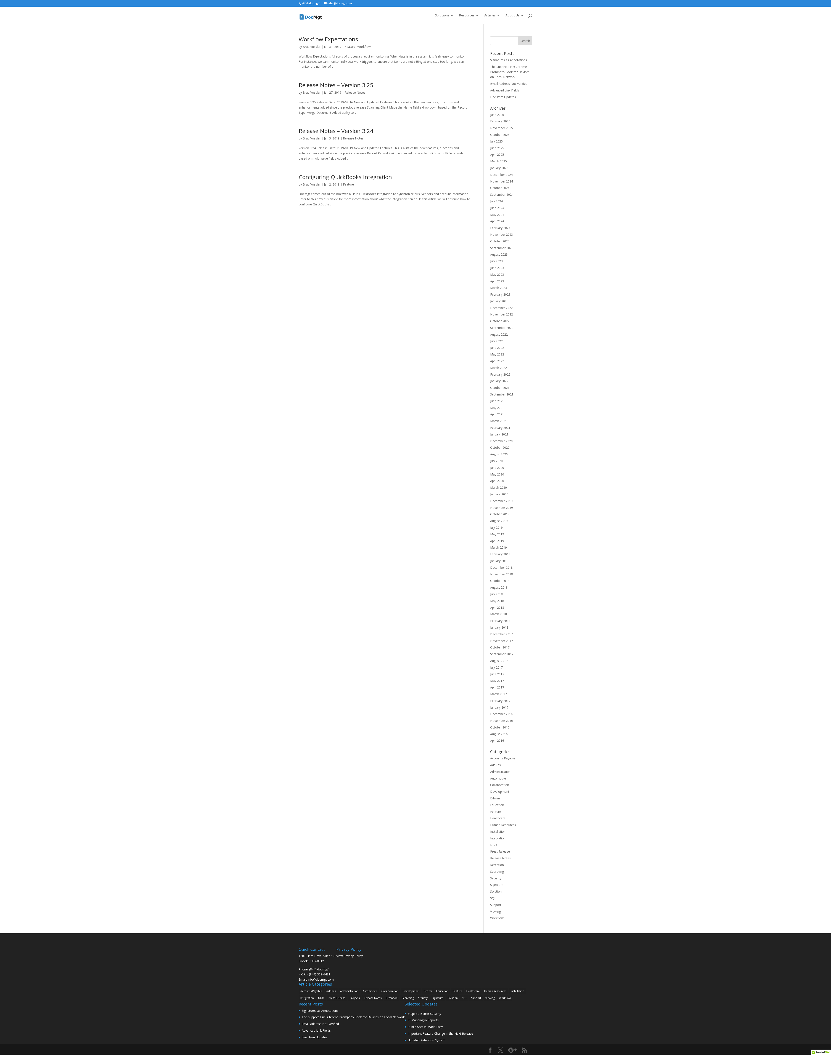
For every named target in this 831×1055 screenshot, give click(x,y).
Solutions (442, 15)
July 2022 (496, 341)
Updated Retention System (426, 1040)
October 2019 (499, 514)
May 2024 (497, 215)
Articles (490, 15)
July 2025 (496, 141)
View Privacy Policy (349, 956)
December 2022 (501, 308)
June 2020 (497, 468)
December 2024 (501, 175)
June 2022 (497, 348)
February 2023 (500, 294)
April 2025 (497, 154)
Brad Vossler (311, 47)
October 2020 (499, 447)
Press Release (500, 851)
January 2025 (499, 168)
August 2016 (499, 734)
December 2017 (501, 634)
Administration (500, 772)
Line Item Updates (503, 97)
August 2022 (499, 334)
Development (499, 791)
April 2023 (497, 281)
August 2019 (499, 521)
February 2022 (500, 374)
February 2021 (500, 428)
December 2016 (501, 714)
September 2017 (501, 654)
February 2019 (500, 554)
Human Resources (503, 825)
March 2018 (498, 614)
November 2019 (501, 508)
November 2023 (501, 234)
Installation (498, 831)
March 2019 (498, 547)
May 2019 (497, 534)
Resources (466, 15)
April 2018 (497, 607)
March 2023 (498, 288)
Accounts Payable (502, 758)
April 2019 (497, 541)
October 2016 (499, 727)
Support (495, 905)
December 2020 (501, 441)
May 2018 (497, 601)
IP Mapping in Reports (423, 1020)
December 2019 (501, 501)
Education (497, 805)
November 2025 (501, 128)
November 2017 (501, 641)
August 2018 (499, 587)
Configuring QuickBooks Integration (345, 177)
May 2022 (497, 354)
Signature (496, 885)
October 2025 (499, 135)
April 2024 (497, 221)
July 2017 (496, 667)
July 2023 (496, 261)
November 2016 (501, 721)
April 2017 (497, 687)
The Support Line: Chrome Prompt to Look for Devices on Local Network (510, 72)
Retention (497, 865)
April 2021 (497, 414)
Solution (496, 891)
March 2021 (498, 421)
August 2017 (499, 661)
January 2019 (499, 561)
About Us (512, 15)
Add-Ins (495, 765)
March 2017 (498, 694)
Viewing (495, 911)
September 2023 (501, 248)
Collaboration (499, 785)
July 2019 (496, 527)
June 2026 (497, 115)
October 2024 (499, 188)
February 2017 (500, 701)
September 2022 (501, 328)
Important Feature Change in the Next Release (440, 1033)
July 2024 (496, 201)
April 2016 (497, 740)
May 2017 (497, 681)
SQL (493, 898)
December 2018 (501, 567)
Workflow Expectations (328, 39)
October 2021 (499, 388)
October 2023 (499, 241)
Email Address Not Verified (508, 84)
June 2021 (497, 401)
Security (495, 878)
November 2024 (501, 181)
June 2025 (497, 148)
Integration (498, 838)
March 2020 (498, 487)
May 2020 (497, 474)
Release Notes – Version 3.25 (336, 85)
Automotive (498, 778)
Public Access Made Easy (425, 1027)
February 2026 (500, 121)
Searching (497, 871)
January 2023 (499, 301)
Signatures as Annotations (508, 60)
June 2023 (497, 268)
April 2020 (497, 481)
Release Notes (355, 92)
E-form (495, 798)
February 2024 (500, 228)
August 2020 (499, 454)
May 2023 (497, 274)
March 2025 (498, 161)
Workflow (364, 47)
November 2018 (501, 574)
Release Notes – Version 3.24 (336, 131)
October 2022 (499, 321)
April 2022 (497, 361)
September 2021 (501, 394)
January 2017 (499, 707)
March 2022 (498, 368)
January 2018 (499, 627)
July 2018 (496, 594)
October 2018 (499, 581)
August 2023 (499, 254)
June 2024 (497, 208)
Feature (350, 47)
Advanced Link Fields (504, 90)
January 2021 (499, 434)
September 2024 (501, 194)
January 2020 (499, 494)
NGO (493, 845)
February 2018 (500, 621)
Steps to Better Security (424, 1014)
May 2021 (497, 408)
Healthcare (497, 818)
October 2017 (499, 647)
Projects (355, 998)
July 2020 (496, 461)
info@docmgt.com (321, 979)
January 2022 (499, 381)
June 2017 (497, 674)
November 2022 (501, 314)
